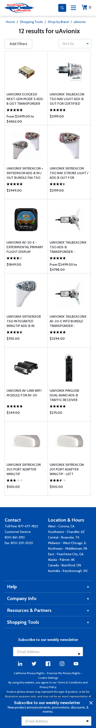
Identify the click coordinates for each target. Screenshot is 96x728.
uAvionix (80, 22)
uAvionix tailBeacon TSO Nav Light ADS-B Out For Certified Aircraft (67, 99)
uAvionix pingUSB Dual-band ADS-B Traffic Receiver (64, 395)
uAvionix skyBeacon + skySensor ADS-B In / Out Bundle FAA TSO (25, 173)
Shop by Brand (58, 22)
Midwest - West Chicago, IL (67, 543)
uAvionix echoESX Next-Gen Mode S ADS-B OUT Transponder (25, 99)
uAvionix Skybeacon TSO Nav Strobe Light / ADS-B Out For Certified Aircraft (69, 173)
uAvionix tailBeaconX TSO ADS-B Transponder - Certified (68, 247)
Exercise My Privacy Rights (63, 673)
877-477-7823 (28, 526)
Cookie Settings (48, 677)
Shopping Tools (31, 22)
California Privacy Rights (29, 673)
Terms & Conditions (69, 682)
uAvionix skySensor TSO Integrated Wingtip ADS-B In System (24, 321)
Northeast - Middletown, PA (67, 548)
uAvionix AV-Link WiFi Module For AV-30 (24, 392)
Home (10, 22)
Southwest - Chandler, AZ (66, 532)
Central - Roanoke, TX (63, 537)
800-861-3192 (15, 537)
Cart (90, 7)
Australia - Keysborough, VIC (68, 571)
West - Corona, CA (61, 526)
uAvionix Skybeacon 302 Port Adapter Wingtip (24, 469)
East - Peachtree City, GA (65, 554)
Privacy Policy (48, 687)
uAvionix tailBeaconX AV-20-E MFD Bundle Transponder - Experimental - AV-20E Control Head (68, 321)
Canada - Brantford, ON (64, 565)
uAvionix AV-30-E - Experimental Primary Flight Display (25, 247)
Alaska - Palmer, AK (61, 560)
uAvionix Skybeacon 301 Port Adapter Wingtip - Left (67, 469)
